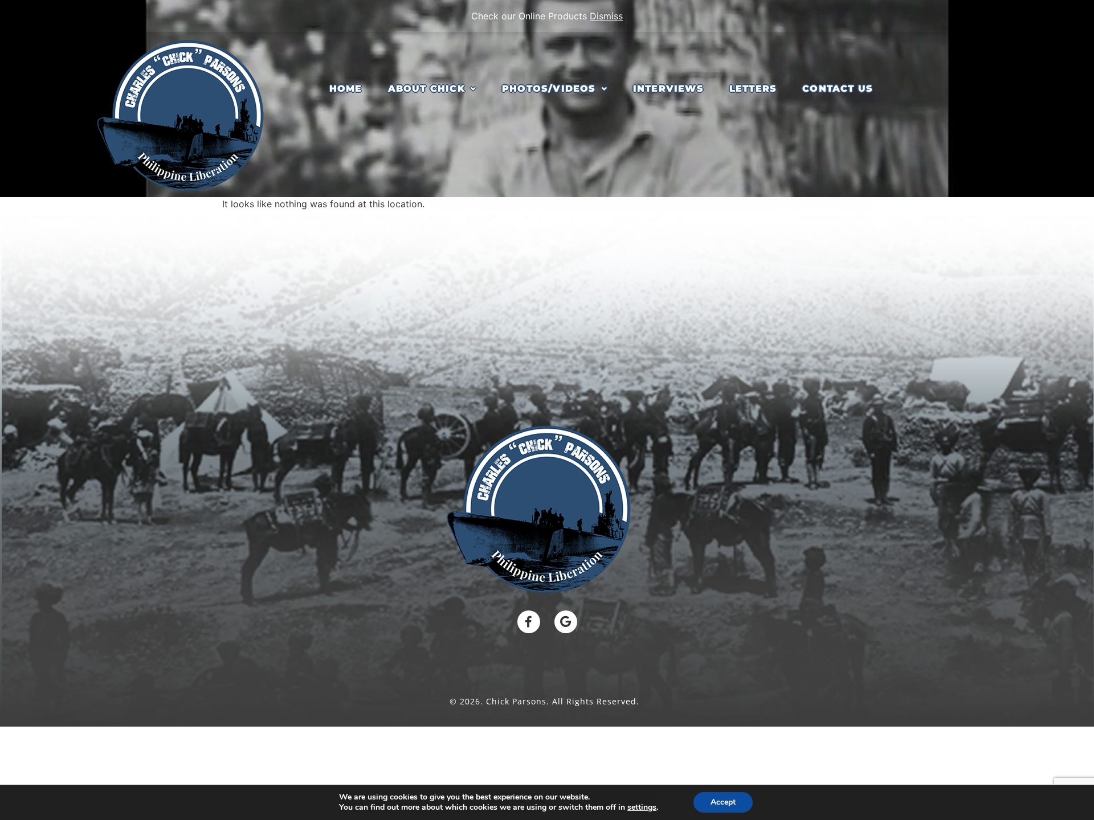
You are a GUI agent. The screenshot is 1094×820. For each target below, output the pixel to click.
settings (641, 807)
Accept (723, 802)
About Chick (426, 88)
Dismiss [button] (606, 16)
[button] (432, 89)
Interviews (668, 88)
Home (345, 88)
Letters (753, 88)
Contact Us (837, 88)
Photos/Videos (549, 88)
